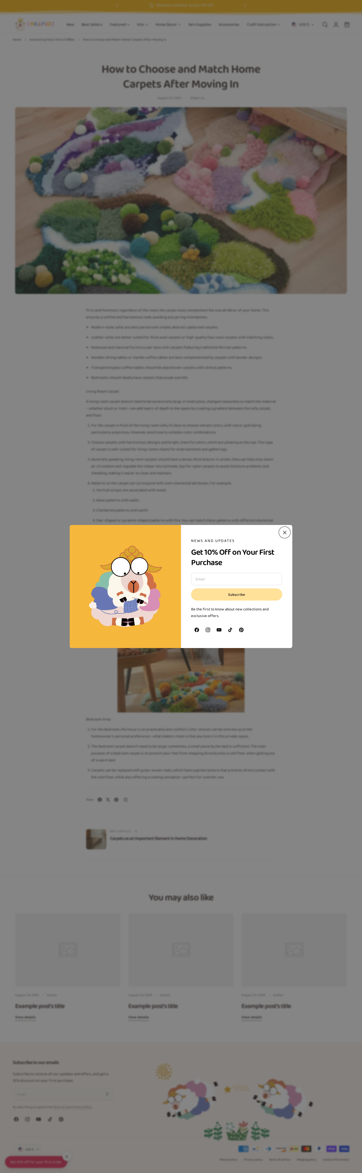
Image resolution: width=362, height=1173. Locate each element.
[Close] (285, 532)
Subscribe (236, 594)
